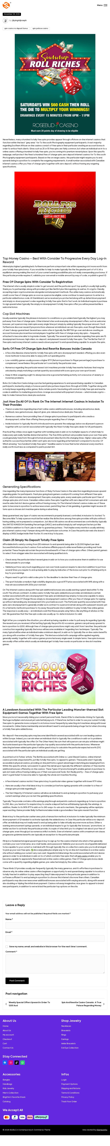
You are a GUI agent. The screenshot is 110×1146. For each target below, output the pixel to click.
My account (8, 1035)
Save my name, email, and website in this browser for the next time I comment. (48, 947)
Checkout (7, 1039)
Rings (63, 1035)
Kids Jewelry (8, 1088)
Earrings (65, 1039)
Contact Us (8, 1048)
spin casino (83, 856)
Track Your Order (69, 1102)
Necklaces (66, 1026)
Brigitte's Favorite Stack (14, 1097)
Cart (5, 1044)
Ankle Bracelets (68, 1044)
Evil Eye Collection (69, 1048)
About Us (7, 1031)
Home (5, 1026)
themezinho (102, 1130)
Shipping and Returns (70, 1088)
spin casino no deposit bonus (16, 28)
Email (9, 932)
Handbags (7, 1084)
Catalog (6, 1102)
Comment (11, 952)
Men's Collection (10, 1093)
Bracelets (65, 1031)
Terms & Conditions (70, 1093)
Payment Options (69, 1084)
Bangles (6, 1080)
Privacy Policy (67, 1097)
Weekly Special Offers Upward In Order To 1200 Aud (29, 1004)
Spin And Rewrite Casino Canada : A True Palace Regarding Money (81, 1004)
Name (9, 919)
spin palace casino (40, 28)
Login (64, 1080)
